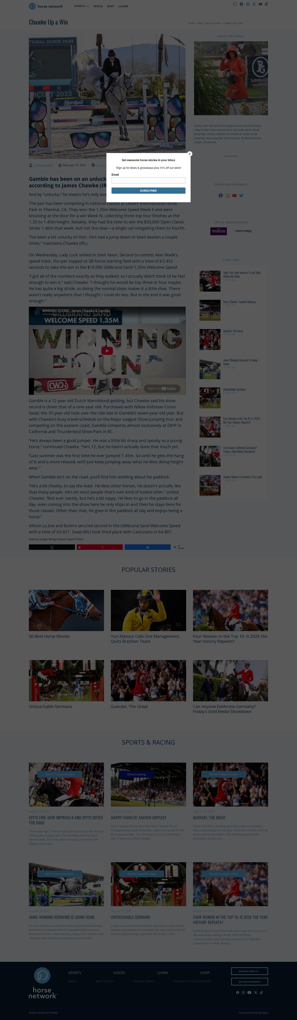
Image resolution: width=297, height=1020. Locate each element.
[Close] (189, 153)
